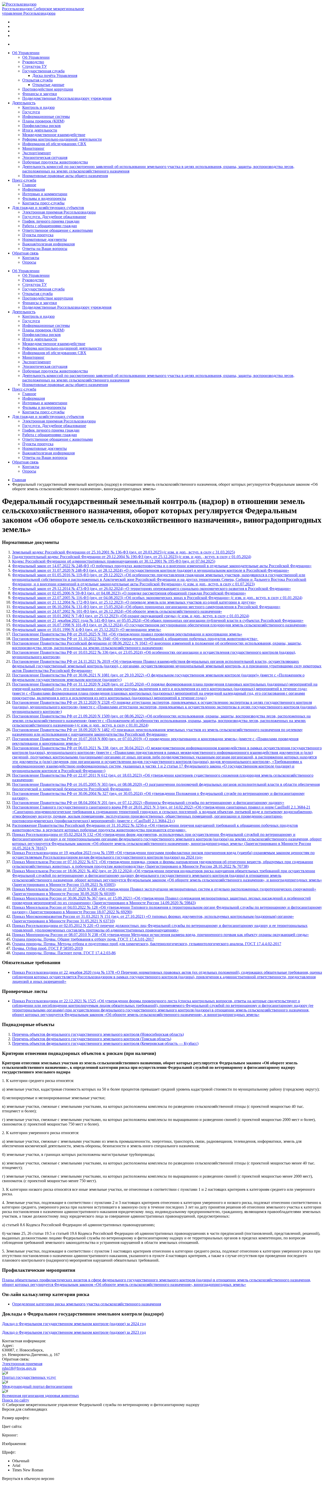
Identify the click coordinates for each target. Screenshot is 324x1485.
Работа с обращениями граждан (49, 226)
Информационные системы (46, 116)
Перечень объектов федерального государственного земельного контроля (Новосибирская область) (98, 1034)
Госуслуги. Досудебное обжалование (54, 217)
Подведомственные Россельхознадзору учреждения (66, 98)
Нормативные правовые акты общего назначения (65, 176)
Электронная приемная (22, 1364)
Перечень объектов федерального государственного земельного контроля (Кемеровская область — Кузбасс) (105, 1043)
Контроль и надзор (38, 107)
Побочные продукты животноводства (55, 162)
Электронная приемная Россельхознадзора (59, 212)
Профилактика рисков (41, 125)
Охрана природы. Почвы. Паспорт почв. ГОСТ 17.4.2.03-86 (64, 953)
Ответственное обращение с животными (57, 230)
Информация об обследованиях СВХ (54, 144)
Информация (33, 189)
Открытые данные (48, 84)
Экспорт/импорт (36, 153)
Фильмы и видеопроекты (44, 198)
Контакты (30, 258)
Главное (29, 185)
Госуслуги (31, 112)
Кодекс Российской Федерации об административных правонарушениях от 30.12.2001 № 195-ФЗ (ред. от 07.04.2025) (113, 561)
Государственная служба (43, 71)
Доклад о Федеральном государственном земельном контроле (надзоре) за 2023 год (74, 1332)
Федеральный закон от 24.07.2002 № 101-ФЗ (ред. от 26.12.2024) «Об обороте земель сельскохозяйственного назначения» (117, 611)
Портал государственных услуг (29, 1377)
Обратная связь (25, 253)
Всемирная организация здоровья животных (40, 1395)
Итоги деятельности (39, 130)
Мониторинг (33, 148)
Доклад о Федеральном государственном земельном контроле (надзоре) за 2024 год (74, 1324)
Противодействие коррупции (47, 89)
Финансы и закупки (39, 94)
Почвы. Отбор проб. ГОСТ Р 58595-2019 (47, 948)
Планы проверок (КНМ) (43, 121)
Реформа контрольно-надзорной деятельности (62, 139)
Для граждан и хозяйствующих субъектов (48, 207)
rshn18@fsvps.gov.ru (19, 1368)
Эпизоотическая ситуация (44, 157)
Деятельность (23, 103)
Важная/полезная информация (48, 244)
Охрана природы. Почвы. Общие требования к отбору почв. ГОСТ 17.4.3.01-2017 (83, 939)
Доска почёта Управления (54, 75)
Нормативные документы (44, 239)
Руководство (33, 62)
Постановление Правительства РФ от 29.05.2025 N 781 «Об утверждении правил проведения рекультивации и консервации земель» (127, 634)
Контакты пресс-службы (43, 203)
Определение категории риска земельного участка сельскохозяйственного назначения (86, 1304)
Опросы (29, 262)
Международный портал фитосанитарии (37, 1386)
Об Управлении (25, 53)
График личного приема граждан (50, 221)
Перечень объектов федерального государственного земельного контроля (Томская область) (91, 1039)
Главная (19, 480)
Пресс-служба (24, 180)
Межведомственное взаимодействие (53, 135)
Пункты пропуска (37, 235)
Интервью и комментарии (44, 194)
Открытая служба (37, 80)
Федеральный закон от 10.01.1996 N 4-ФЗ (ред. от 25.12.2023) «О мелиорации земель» (86, 629)
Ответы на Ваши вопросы (44, 248)
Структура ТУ (34, 66)
